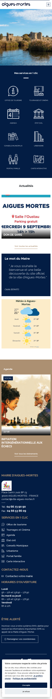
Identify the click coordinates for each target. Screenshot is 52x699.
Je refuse (26, 691)
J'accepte (26, 685)
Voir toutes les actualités (26, 246)
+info (37, 346)
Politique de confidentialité (25, 678)
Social (8, 378)
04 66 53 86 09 (16, 510)
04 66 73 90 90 (16, 506)
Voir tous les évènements (26, 453)
